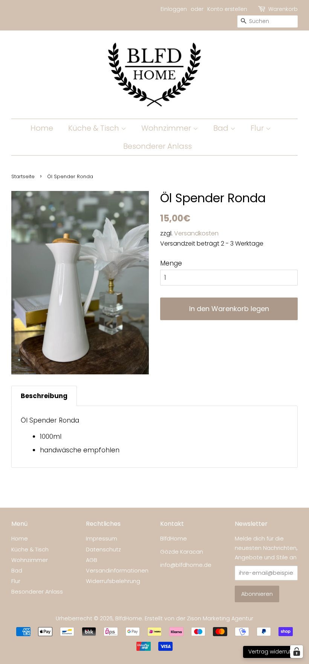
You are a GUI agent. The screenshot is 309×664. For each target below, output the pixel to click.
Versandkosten (196, 233)
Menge (171, 263)
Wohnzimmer (167, 128)
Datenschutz (103, 549)
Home (42, 128)
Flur (258, 128)
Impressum (101, 538)
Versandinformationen (117, 570)
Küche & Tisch (94, 128)
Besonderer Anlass (157, 146)
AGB (91, 560)
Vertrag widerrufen (273, 651)
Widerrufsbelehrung (113, 581)
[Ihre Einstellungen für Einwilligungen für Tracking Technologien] (296, 651)
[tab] (44, 396)
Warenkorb (283, 9)
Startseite (23, 176)
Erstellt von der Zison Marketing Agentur (199, 618)
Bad (221, 128)
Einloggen (174, 9)
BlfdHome (128, 618)
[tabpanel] (154, 437)
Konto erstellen (227, 9)
